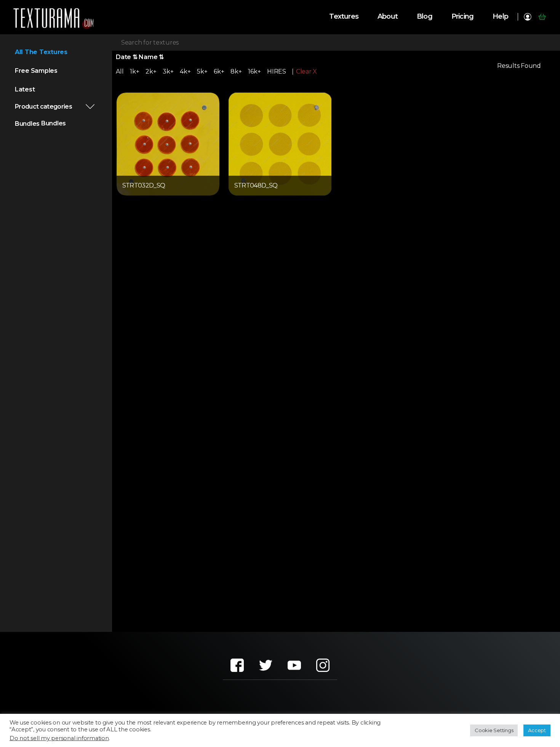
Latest (25, 89)
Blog (424, 17)
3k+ (168, 71)
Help (500, 17)
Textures (343, 17)
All (119, 71)
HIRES (276, 71)
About (388, 17)
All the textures (41, 52)
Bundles (27, 123)
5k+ (202, 71)
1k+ (134, 71)
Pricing (462, 17)
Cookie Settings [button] (494, 730)
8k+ (236, 71)
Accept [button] (537, 730)
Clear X (306, 72)
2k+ (151, 71)
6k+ (219, 71)
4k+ (185, 71)
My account (527, 17)
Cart (542, 17)
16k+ (254, 71)
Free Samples (36, 70)
